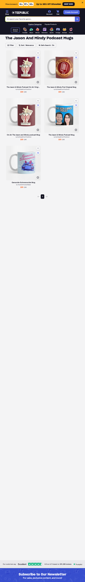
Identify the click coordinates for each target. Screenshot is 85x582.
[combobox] (40, 19)
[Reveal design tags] (38, 82)
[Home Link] (20, 12)
